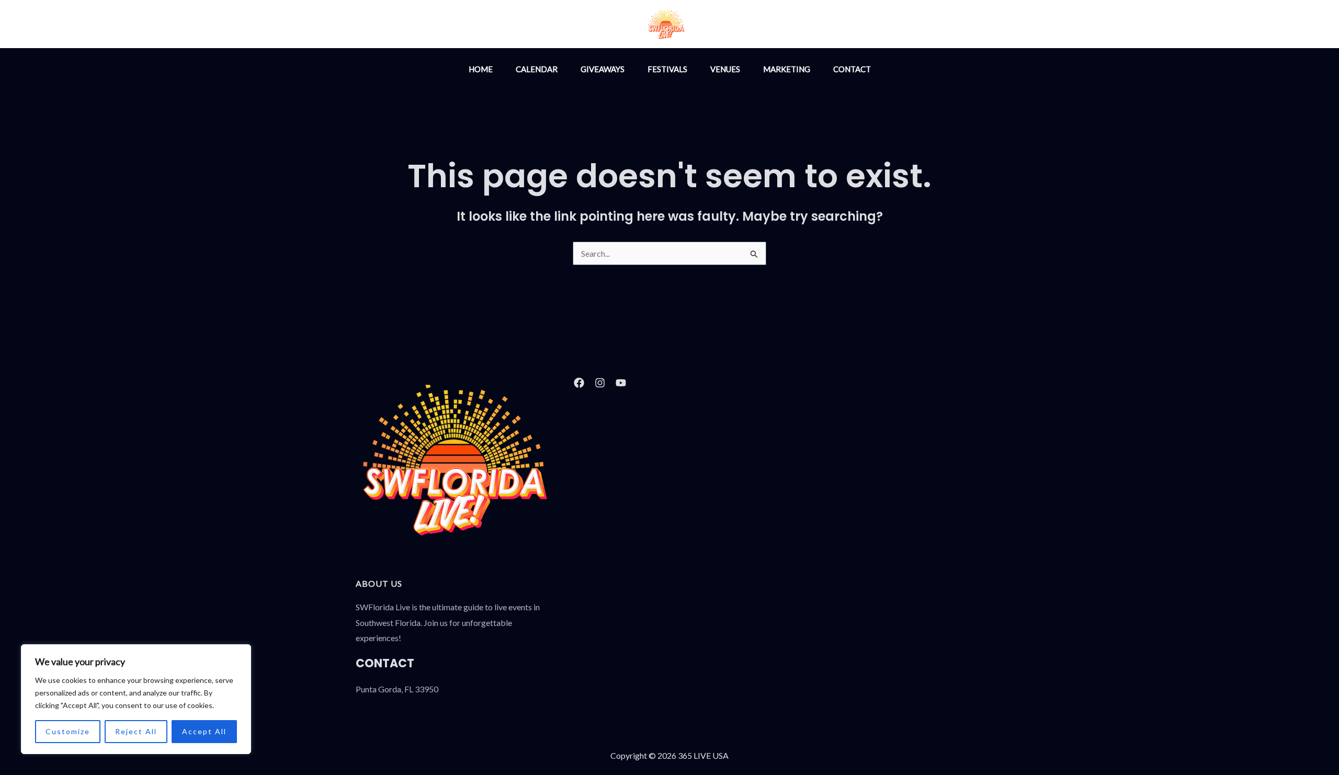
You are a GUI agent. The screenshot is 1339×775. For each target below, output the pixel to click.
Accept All (204, 731)
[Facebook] (766, 25)
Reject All (136, 731)
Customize (68, 731)
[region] (136, 699)
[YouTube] (788, 25)
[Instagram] (743, 25)
